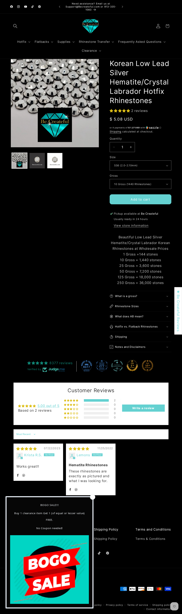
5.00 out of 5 (48, 406)
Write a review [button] (143, 408)
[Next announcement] (122, 7)
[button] (15, 26)
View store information (131, 225)
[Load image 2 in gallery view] (37, 160)
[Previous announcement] (59, 7)
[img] (26, 449)
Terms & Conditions (150, 539)
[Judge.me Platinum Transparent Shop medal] (117, 365)
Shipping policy (161, 604)
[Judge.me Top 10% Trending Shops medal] (147, 365)
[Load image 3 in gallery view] (55, 160)
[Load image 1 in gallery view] (19, 160)
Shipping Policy (105, 539)
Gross (114, 175)
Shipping (115, 131)
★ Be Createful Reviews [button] (178, 311)
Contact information (158, 609)
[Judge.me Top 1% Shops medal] (132, 365)
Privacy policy (114, 604)
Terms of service (137, 604)
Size (113, 157)
